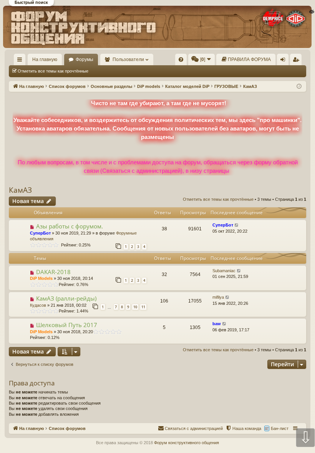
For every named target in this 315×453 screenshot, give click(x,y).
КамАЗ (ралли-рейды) (66, 298)
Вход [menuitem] (284, 61)
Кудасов (38, 305)
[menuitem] (181, 59)
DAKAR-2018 (53, 272)
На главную (44, 59)
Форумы (84, 59)
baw (216, 323)
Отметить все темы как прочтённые (53, 71)
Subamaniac (223, 270)
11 (143, 306)
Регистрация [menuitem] (297, 61)
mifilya (218, 297)
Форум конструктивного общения (186, 442)
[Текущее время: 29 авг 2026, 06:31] (299, 86)
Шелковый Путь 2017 (66, 325)
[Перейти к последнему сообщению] (236, 225)
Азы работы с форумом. (69, 226)
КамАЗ (20, 190)
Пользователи (128, 59)
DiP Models (41, 278)
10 (135, 306)
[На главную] (157, 27)
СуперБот (40, 233)
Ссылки (21, 61)
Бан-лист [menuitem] (279, 428)
